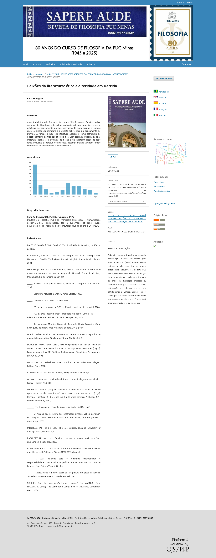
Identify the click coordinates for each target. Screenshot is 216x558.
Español (162, 103)
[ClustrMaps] (155, 246)
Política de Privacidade (71, 64)
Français (162, 109)
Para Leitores (159, 182)
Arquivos (37, 64)
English (162, 97)
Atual (25, 64)
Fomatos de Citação (118, 201)
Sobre (90, 64)
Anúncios (50, 64)
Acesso (190, 2)
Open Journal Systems (164, 203)
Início (29, 74)
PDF (114, 156)
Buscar (187, 64)
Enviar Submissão (164, 78)
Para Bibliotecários (162, 191)
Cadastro (180, 2)
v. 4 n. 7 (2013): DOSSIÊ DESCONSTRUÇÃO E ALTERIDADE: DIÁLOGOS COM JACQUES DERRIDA (87, 74)
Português (163, 91)
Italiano (162, 115)
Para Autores (159, 186)
